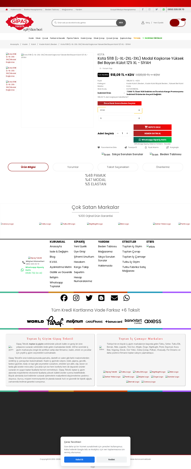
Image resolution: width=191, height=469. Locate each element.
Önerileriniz (163, 167)
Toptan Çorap (131, 251)
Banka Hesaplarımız (33, 9)
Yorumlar (73, 167)
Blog (52, 256)
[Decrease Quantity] (117, 133)
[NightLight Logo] (84, 229)
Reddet (111, 459)
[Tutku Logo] (32, 229)
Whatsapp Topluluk (56, 284)
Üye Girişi (79, 251)
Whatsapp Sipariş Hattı (154, 139)
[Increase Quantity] (127, 133)
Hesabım (79, 262)
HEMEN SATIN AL (152, 133)
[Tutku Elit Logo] (55, 229)
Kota (101, 54)
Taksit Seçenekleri (118, 167)
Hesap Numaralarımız (83, 279)
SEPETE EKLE (154, 127)
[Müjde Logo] (142, 376)
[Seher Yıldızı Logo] (148, 229)
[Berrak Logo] (132, 381)
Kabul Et (79, 459)
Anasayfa (56, 246)
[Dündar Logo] (172, 376)
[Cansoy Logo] (149, 381)
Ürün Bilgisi (28, 167)
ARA (121, 22)
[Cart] (177, 22)
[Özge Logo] (157, 376)
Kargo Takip (81, 267)
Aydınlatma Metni (60, 267)
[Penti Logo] (176, 229)
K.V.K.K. (53, 262)
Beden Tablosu (52, 9)
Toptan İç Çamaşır (134, 256)
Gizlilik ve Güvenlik (61, 272)
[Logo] (24, 22)
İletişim (54, 277)
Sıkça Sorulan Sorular (127, 154)
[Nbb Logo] (117, 229)
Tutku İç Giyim (131, 262)
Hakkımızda (16, 9)
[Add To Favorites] (110, 147)
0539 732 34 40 (33, 273)
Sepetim (79, 272)
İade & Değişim (59, 251)
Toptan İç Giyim (132, 246)
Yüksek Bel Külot (176, 83)
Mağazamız (67, 9)
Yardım (79, 9)
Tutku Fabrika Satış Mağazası (134, 269)
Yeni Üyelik (80, 246)
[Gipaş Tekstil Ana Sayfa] (110, 372)
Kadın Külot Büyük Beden (156, 83)
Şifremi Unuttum (84, 256)
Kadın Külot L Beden (135, 83)
